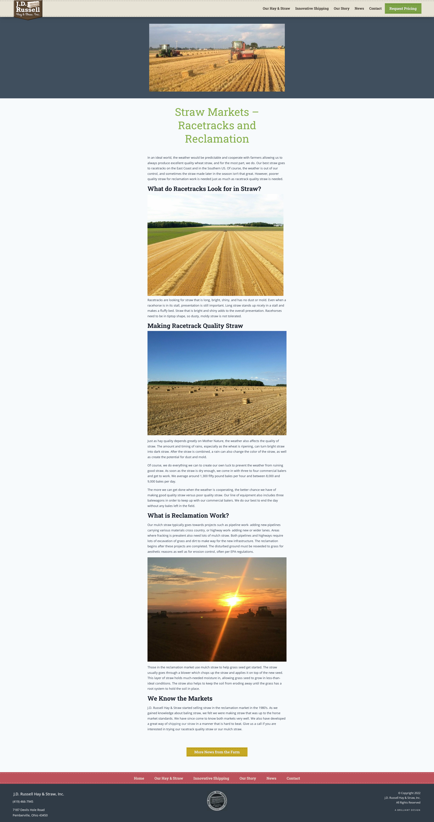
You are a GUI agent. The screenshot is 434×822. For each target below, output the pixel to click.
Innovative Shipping (312, 8)
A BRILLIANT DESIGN (407, 810)
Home (139, 778)
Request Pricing (403, 8)
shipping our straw (181, 724)
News (359, 8)
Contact (375, 8)
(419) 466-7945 (23, 801)
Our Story (342, 8)
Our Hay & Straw (276, 8)
